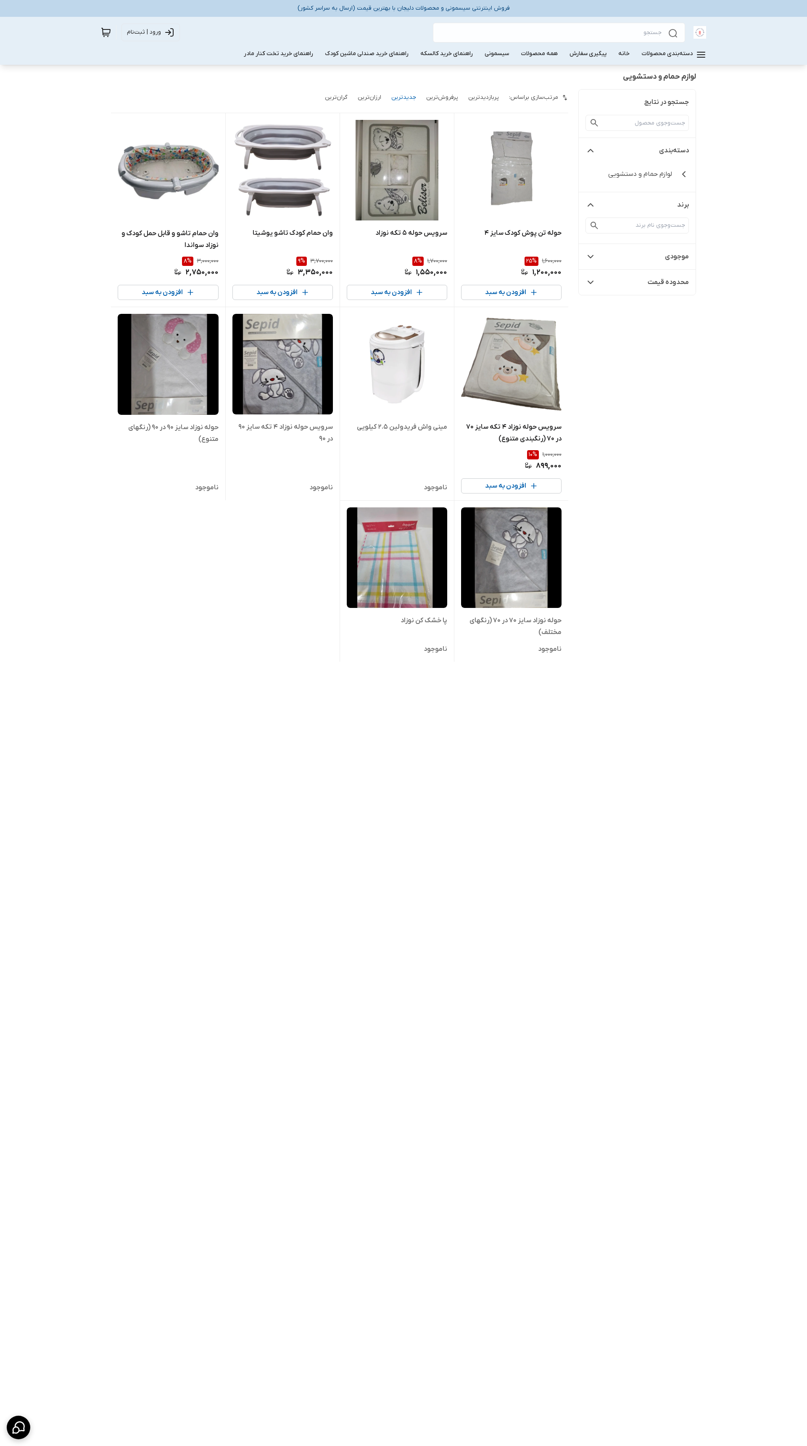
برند (683, 205)
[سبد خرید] (106, 32)
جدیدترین (403, 97)
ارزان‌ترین (369, 97)
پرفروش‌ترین (442, 97)
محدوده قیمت (668, 282)
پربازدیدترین (483, 97)
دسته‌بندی (674, 150)
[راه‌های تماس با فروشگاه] (18, 1427)
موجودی (677, 256)
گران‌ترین (336, 97)
